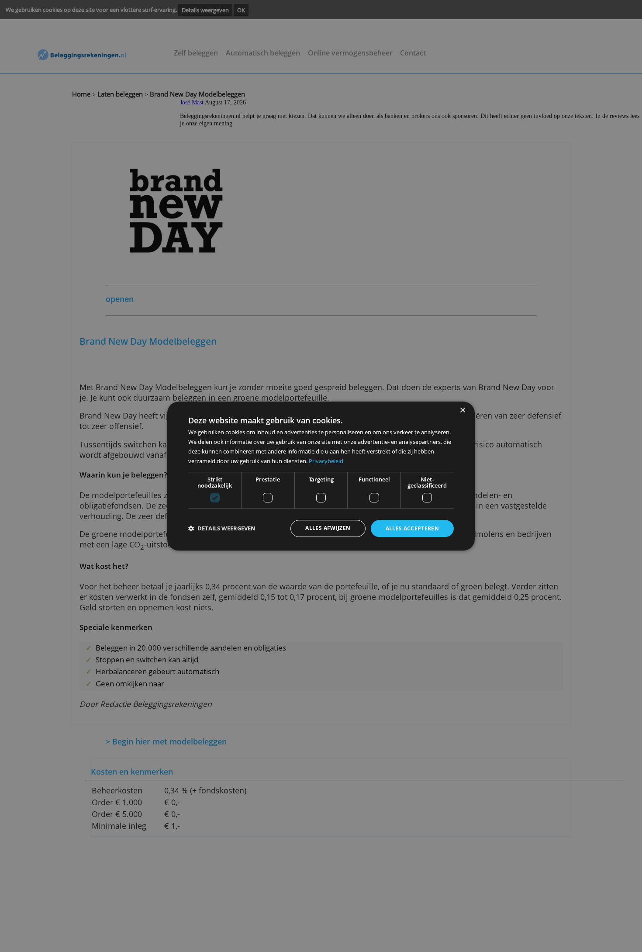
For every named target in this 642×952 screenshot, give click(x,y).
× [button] (462, 410)
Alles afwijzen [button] (327, 528)
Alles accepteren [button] (412, 528)
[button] (221, 528)
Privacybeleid (326, 461)
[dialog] (321, 476)
